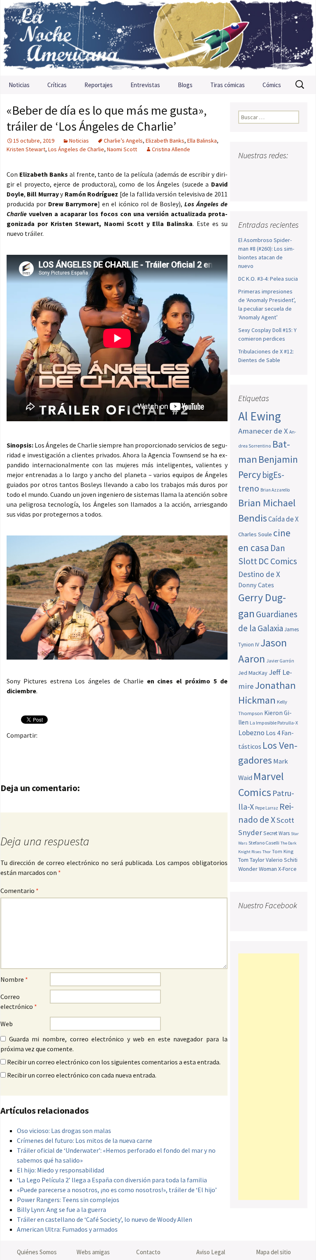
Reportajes (98, 85)
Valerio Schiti (281, 859)
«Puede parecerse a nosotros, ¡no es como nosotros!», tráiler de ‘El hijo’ (117, 1190)
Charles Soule (255, 534)
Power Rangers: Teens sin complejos (68, 1199)
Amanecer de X (263, 431)
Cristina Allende (171, 149)
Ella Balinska (202, 140)
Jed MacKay (252, 672)
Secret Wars (276, 833)
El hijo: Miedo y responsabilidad (60, 1170)
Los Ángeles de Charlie (76, 149)
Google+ (47, 749)
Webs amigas (93, 1252)
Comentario (19, 890)
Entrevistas (145, 85)
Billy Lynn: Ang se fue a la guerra (61, 1209)
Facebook (15, 749)
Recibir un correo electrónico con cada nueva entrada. (81, 1075)
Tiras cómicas (227, 85)
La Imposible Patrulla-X (274, 723)
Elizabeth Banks (165, 140)
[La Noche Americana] (158, 38)
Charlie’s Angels (123, 140)
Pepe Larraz (266, 808)
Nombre (14, 979)
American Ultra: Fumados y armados (67, 1229)
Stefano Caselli (264, 843)
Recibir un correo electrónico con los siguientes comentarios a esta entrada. (114, 1062)
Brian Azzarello (275, 490)
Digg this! (160, 749)
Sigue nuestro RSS (278, 186)
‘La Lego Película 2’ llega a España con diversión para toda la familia (112, 1180)
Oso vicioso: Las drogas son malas (64, 1130)
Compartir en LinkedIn (112, 749)
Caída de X (283, 519)
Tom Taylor (251, 859)
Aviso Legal (210, 1252)
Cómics (272, 85)
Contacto (148, 1252)
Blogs (185, 85)
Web (6, 1024)
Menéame (95, 749)
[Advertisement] (268, 1076)
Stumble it (144, 749)
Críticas (57, 85)
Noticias (19, 85)
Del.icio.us (176, 749)
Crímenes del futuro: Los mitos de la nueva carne (84, 1140)
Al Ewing (259, 416)
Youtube (277, 171)
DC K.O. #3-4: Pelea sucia (268, 278)
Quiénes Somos (37, 1252)
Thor (267, 851)
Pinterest (63, 749)
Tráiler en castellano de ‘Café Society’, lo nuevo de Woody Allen (104, 1219)
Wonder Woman (257, 868)
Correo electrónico (18, 1001)
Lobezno (251, 732)
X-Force (287, 868)
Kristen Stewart (26, 149)
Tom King (282, 851)
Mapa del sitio (273, 1252)
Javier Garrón (280, 661)
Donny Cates (256, 585)
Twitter (31, 749)
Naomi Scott (122, 149)
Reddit (128, 749)
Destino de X (259, 574)
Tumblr (79, 749)
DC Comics (277, 561)
